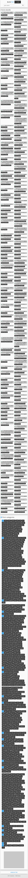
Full (6, 624)
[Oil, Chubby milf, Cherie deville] (7, 423)
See (23, 780)
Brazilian (22, 559)
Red (15, 46)
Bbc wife (15, 557)
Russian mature (18, 763)
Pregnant (10, 745)
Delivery (3, 323)
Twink (22, 817)
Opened (10, 739)
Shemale (15, 769)
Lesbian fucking (18, 140)
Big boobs (10, 546)
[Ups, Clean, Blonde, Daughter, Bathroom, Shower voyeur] (20, 105)
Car (3, 583)
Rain (17, 765)
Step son (3, 176)
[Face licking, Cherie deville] (20, 292)
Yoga (6, 845)
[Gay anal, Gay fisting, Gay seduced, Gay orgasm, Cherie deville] (7, 463)
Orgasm (15, 739)
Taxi (14, 817)
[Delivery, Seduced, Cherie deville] (7, 321)
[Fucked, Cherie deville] (20, 150)
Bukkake (16, 319)
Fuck (8, 620)
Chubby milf (6, 425)
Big (17, 540)
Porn (11, 754)
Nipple (7, 735)
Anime (13, 520)
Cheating (20, 578)
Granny (9, 633)
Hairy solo (15, 665)
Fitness (9, 626)
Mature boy (8, 104)
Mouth (3, 728)
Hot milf (20, 145)
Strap (16, 369)
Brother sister (16, 544)
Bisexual (4, 557)
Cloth (2, 210)
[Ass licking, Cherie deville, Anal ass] (20, 406)
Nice (3, 735)
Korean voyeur (16, 696)
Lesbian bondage (9, 707)
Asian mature (21, 525)
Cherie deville (10, 18)
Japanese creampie (6, 692)
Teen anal (13, 815)
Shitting (20, 319)
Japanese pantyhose (6, 694)
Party (6, 745)
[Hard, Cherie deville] (7, 437)
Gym (19, 635)
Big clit (9, 563)
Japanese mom (5, 674)
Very (22, 830)
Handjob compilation (18, 663)
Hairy (6, 652)
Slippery (16, 335)
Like (8, 704)
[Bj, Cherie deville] (20, 325)
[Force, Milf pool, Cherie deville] (20, 387)
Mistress (22, 726)
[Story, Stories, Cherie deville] (20, 200)
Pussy (15, 745)
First (13, 624)
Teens (7, 823)
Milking (9, 724)
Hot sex (16, 145)
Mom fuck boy (9, 341)
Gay (5, 633)
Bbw (16, 23)
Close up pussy (13, 578)
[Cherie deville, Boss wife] (20, 37)
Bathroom (16, 559)
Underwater (5, 828)
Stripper (3, 235)
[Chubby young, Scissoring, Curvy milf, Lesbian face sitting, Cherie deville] (7, 456)
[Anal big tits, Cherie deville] (7, 17)
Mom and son (16, 715)
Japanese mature (15, 676)
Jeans (7, 682)
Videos (14, 832)
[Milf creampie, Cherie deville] (20, 300)
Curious (10, 267)
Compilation (11, 570)
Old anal (3, 397)
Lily (24, 707)
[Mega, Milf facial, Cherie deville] (7, 305)
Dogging (12, 605)
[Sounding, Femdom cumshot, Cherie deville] (7, 470)
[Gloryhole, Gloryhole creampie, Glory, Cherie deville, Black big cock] (20, 343)
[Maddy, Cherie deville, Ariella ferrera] (20, 261)
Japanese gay (14, 689)
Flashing (21, 620)
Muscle (8, 722)
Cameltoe (4, 594)
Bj (15, 327)
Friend (3, 631)
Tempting (3, 111)
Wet (5, 834)
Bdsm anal (4, 559)
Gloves (23, 639)
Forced (16, 616)
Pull (19, 756)
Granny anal (5, 635)
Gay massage (5, 637)
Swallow (19, 785)
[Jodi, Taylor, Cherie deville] (7, 299)
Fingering (22, 618)
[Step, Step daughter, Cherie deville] (20, 162)
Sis (21, 776)
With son (7, 397)
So (12, 798)
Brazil (21, 546)
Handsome (21, 654)
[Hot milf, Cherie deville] (7, 315)
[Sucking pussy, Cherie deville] (7, 288)
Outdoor (12, 741)
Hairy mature (22, 665)
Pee (14, 748)
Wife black (13, 834)
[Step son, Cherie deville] (7, 174)
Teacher (10, 817)
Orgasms (16, 19)
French (3, 620)
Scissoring (10, 458)
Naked (11, 735)
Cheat (21, 598)
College (22, 594)
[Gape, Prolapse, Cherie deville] (20, 338)
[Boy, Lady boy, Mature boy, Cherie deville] (7, 143)
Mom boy (3, 341)
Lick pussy (17, 483)
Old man (21, 741)
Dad (3, 605)
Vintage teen (5, 832)
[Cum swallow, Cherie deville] (20, 193)
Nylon (6, 732)
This (3, 819)
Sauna (10, 785)
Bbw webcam (5, 550)
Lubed (7, 43)
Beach (13, 540)
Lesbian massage (4, 384)
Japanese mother (6, 676)
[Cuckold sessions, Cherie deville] (7, 69)
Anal (16, 415)
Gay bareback (17, 650)
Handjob (10, 652)
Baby (22, 544)
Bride (24, 561)
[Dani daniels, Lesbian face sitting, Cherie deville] (20, 133)
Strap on (20, 369)
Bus (20, 538)
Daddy (22, 605)
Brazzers (14, 542)
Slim (8, 795)
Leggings (18, 704)
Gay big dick (14, 639)
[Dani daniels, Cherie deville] (20, 496)
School (7, 776)
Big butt (8, 561)
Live (3, 707)
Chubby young (18, 384)
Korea (6, 696)
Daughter (16, 285)
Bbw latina (10, 553)
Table (16, 55)
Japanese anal (5, 685)
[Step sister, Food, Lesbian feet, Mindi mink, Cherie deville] (20, 13)
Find (18, 618)
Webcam (4, 836)
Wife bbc (21, 839)
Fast (16, 624)
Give (9, 639)
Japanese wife (13, 680)
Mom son (12, 713)
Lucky (8, 452)
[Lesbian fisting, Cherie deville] (7, 76)
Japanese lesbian (13, 682)
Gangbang (18, 633)
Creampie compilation (7, 591)
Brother (11, 550)
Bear (9, 548)
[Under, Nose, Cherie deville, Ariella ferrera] (20, 442)
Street (3, 791)
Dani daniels (17, 135)
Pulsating (15, 756)
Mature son (3, 148)
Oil (2, 425)
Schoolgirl (15, 800)
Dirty (21, 226)
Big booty (4, 546)
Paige (16, 127)
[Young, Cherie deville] (20, 129)
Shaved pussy (20, 767)
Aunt (23, 522)
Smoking (4, 780)
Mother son (9, 728)
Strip (22, 793)
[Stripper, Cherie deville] (7, 234)
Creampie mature (18, 420)
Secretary (22, 783)
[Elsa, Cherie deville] (7, 204)
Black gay (20, 553)
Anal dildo (16, 533)
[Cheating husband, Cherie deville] (7, 475)
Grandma (4, 639)
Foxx (16, 77)
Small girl (16, 798)
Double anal (21, 609)
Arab (17, 520)
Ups (15, 108)
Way (16, 476)
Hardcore (4, 663)
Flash (14, 618)
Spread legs (16, 776)
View (10, 830)
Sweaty (5, 179)
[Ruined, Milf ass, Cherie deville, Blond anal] (20, 88)
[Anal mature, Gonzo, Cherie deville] (20, 48)
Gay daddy (9, 650)
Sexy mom (21, 806)
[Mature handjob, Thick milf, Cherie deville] (20, 356)
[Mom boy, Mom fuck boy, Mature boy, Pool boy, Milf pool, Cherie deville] (7, 339)
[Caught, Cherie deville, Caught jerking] (7, 22)
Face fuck (16, 629)
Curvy (9, 594)
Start (3, 800)
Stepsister (22, 232)
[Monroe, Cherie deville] (7, 137)
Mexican (13, 722)
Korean (10, 696)
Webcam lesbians (4, 50)
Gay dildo (14, 646)
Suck (19, 793)
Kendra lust (4, 700)
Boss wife (23, 38)
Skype (20, 787)
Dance (15, 600)
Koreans (19, 698)
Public (3, 748)
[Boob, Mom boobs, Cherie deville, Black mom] (7, 133)
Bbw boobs (21, 563)
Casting (12, 574)
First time (4, 626)
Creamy (4, 598)
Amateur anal (12, 531)
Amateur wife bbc (6, 522)
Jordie (19, 112)
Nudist (20, 732)
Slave (16, 778)
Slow (17, 787)
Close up (18, 581)
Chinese (17, 570)
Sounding (3, 472)
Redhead (11, 763)
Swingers (4, 789)
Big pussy (10, 557)
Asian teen (10, 527)
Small (8, 778)
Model (17, 726)
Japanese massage (6, 678)
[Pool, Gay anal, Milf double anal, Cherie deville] (7, 220)
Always (5, 229)
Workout (8, 841)
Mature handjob (18, 358)
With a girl (10, 839)
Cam (13, 581)
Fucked (16, 152)
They (17, 819)
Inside (10, 667)
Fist (22, 622)
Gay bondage (20, 648)
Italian (23, 667)
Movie (9, 720)
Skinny (8, 771)
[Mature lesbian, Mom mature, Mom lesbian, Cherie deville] (7, 152)
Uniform (14, 826)
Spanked (8, 798)
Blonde (22, 108)
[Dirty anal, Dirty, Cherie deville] (20, 224)
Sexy (11, 793)
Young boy (15, 845)
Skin (13, 787)
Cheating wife (5, 596)
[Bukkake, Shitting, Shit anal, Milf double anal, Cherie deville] (20, 316)
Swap (3, 798)
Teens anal (22, 452)
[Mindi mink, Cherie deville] (20, 272)
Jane (16, 66)
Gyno (15, 635)
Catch (2, 294)
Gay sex (4, 650)
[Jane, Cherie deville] (20, 64)
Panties (19, 754)
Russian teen (5, 763)
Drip (12, 609)
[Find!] (22, 5)
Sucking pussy (4, 290)
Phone (3, 752)
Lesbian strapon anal (7, 709)
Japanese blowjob (17, 694)
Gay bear (4, 648)
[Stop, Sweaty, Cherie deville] (7, 178)
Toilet (9, 811)
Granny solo (19, 644)
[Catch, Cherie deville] (7, 292)
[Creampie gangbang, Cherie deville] (7, 372)
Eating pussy (10, 613)
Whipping (22, 836)
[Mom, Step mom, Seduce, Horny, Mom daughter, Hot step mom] (20, 361)
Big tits (18, 542)
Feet (20, 616)
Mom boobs (7, 135)
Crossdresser (15, 572)
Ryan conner (17, 464)
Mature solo (15, 724)
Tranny (8, 815)
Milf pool (20, 389)
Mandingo (8, 354)
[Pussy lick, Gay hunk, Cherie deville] (7, 182)
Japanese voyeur (6, 689)
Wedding (4, 839)
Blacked (4, 544)
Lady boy (6, 145)
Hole (13, 659)
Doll (9, 609)
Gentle (9, 646)
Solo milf (10, 804)
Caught (2, 24)
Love (21, 702)
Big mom (16, 81)
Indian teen (10, 669)
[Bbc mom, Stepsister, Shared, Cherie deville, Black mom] (20, 229)
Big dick (16, 550)
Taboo (3, 815)
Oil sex (12, 743)
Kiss (15, 698)
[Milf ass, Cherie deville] (20, 352)
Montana (3, 350)
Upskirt (6, 826)
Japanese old (21, 682)
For (10, 618)
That (17, 813)
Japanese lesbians (8, 672)
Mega (2, 307)
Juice (16, 674)
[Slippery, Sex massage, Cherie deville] (20, 333)
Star (7, 800)
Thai (13, 811)
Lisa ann (23, 704)
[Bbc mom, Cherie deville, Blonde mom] (20, 189)
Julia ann (3, 96)
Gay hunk (8, 184)
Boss (8, 555)
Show (12, 778)
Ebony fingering (4, 267)
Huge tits (11, 661)
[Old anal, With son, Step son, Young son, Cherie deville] (7, 395)
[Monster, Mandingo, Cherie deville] (7, 352)
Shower (4, 778)
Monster (3, 354)
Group (10, 644)
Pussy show (9, 752)
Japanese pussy (5, 687)
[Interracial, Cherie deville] (20, 33)
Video (10, 832)
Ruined (16, 90)
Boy (2, 145)
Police (15, 754)
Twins (11, 821)
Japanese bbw (20, 680)
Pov (10, 748)
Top (23, 811)
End (9, 611)
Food (21, 15)
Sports (19, 802)
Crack (6, 35)
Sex (7, 785)
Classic (3, 589)
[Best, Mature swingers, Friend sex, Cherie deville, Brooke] (7, 162)
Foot (3, 618)
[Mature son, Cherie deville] (7, 147)
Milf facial (7, 307)
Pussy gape (4, 750)
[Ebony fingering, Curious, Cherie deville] (7, 265)
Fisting (23, 616)
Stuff (6, 767)
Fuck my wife (20, 626)
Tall (3, 817)
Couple (15, 591)
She (2, 229)
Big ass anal (3, 117)
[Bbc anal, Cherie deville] (20, 402)
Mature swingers (7, 165)
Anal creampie (5, 535)
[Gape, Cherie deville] (7, 246)
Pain (18, 752)
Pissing (15, 750)
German (11, 635)
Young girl (21, 845)
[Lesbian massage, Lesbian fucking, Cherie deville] (7, 382)
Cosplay (18, 583)
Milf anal (18, 722)
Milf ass (20, 90)
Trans (22, 815)
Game (19, 639)
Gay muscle (5, 641)
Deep (19, 600)
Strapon (22, 774)
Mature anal (5, 715)
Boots (9, 542)
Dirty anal (17, 226)
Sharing (16, 512)
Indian (6, 667)
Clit (22, 581)
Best (2, 165)
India (14, 667)
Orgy (2, 195)
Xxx (5, 843)
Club (19, 591)
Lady (14, 709)
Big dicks (4, 563)
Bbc (20, 540)
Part (14, 752)
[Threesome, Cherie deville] (20, 61)
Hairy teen (10, 663)
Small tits (16, 804)
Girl (16, 637)
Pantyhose (20, 745)
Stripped (4, 802)
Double (7, 605)
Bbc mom (17, 191)
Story (16, 202)
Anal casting (10, 529)
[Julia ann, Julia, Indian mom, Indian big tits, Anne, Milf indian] (7, 93)
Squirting (14, 802)
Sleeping (10, 769)
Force (16, 389)
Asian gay (4, 529)
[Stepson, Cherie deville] (20, 174)
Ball (20, 566)
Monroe (3, 139)
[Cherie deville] (20, 25)
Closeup (4, 572)
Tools (3, 823)
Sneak (2, 239)
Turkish (18, 817)
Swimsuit (10, 789)
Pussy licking (18, 758)
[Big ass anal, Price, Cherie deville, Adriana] (7, 115)
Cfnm (17, 574)
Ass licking (17, 408)
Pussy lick (3, 184)
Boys (7, 566)
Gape (2, 247)
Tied (6, 813)
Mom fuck (8, 503)
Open (6, 739)
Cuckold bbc (16, 596)
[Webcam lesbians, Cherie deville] (7, 48)
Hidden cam (5, 654)
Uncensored (20, 826)
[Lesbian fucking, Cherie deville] (20, 138)
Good (14, 648)
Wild (12, 836)
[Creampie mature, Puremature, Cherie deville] (20, 418)
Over (2, 65)
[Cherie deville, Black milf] (7, 249)
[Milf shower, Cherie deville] (7, 492)
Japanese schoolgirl (19, 692)
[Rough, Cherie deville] (20, 371)
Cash (11, 596)
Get (14, 644)
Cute (8, 578)
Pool (2, 222)
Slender (12, 795)
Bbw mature (15, 563)
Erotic (13, 611)
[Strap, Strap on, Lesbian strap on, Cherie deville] (20, 367)
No (9, 732)
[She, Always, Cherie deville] (7, 228)
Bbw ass (19, 555)
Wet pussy (19, 834)
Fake (19, 622)
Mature (16, 168)
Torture (16, 821)
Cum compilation (11, 585)
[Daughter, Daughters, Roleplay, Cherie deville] (20, 283)
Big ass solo (13, 555)
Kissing (4, 698)
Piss (7, 748)
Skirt (13, 791)
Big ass (16, 538)
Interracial (17, 35)
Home (3, 657)
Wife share (17, 841)
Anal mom (10, 533)
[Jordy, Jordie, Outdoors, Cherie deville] (20, 110)
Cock (16, 313)
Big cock (4, 548)
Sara (20, 800)
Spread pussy (16, 783)
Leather (16, 472)
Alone (11, 535)
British (15, 553)
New (13, 732)
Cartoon (10, 583)
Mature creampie (6, 726)
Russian (10, 760)
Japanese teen (15, 678)
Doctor (2, 35)
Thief (7, 819)
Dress (3, 607)
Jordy (16, 112)
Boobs (6, 538)
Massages (4, 724)
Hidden (15, 652)
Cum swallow (17, 195)
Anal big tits (3, 18)
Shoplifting (9, 806)
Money (11, 717)
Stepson (16, 176)
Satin (15, 785)
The (14, 819)
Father (14, 626)
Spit (23, 789)
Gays (10, 641)
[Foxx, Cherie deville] (20, 75)
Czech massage (5, 574)
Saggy (14, 793)
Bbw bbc (10, 559)
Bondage (8, 540)
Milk (21, 713)
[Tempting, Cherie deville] (7, 110)
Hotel (9, 659)
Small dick (21, 804)
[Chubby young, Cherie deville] (20, 382)
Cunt (14, 583)
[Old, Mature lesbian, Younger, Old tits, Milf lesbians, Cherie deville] (7, 432)
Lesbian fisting (4, 78)
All (20, 520)
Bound (20, 557)
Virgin (14, 830)
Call (7, 589)
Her (19, 652)
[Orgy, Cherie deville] (7, 193)
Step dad (8, 791)
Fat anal (19, 23)
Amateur (13, 522)
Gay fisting (8, 465)
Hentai (10, 654)
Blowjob (4, 542)
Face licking (17, 294)
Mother (7, 713)
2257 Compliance (11, 875)
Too (10, 819)
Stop (2, 179)
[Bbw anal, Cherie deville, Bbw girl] (20, 205)
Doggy (20, 607)
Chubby (21, 572)
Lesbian (16, 266)
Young (16, 130)
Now (16, 732)
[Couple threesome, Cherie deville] (7, 406)
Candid (3, 578)
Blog (10, 2)
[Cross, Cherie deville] (20, 437)
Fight (11, 629)
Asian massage (17, 527)
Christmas (4, 587)
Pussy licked (5, 758)
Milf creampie (17, 302)
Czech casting (19, 587)
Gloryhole (17, 346)
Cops (18, 594)
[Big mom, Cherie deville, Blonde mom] (20, 79)
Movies (13, 726)
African (15, 535)
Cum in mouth (18, 576)
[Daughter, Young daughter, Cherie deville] (20, 321)
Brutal (16, 330)
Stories (19, 202)
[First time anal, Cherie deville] (7, 330)
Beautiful (4, 553)
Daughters (22, 285)
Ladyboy (4, 704)
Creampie (22, 570)
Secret (11, 808)
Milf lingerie (7, 65)
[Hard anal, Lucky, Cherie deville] (7, 450)
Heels (19, 661)
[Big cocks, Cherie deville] (7, 279)
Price (8, 117)
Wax (13, 841)
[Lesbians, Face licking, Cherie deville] (20, 426)
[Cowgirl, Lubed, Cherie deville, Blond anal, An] (7, 41)
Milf (3, 713)
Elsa (2, 205)
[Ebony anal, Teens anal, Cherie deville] (20, 450)
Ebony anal (17, 452)
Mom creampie (11, 711)
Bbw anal (16, 207)
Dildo (3, 602)
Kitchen (23, 696)
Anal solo (4, 525)
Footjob (16, 620)
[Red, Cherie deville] (20, 44)
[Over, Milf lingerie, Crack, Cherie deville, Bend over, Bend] (7, 62)
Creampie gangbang (5, 373)
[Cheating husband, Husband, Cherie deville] (20, 288)
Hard (2, 439)
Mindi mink (17, 273)
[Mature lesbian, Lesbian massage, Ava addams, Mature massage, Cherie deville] (20, 120)
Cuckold (9, 572)
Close (6, 570)
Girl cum (4, 646)
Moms (3, 722)
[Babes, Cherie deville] (20, 296)
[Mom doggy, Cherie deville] (7, 52)
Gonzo (22, 50)
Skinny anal (17, 791)
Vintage (18, 830)
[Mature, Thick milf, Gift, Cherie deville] (20, 166)
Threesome (17, 62)
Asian (9, 520)
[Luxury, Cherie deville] (20, 92)
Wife (9, 834)
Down (15, 609)
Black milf (10, 251)
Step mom (3, 263)
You (3, 847)
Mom (16, 364)
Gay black (19, 646)
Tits (3, 813)
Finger (19, 624)
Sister (14, 767)
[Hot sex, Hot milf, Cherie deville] (20, 143)
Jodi (2, 301)
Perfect (9, 756)
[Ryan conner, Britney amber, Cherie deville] (20, 462)
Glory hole (17, 221)
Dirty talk (4, 609)
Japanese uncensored (20, 685)
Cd (6, 583)
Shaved (23, 769)
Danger (16, 98)
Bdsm (24, 538)
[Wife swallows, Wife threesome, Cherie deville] (7, 13)
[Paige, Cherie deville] (20, 125)
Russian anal (16, 760)
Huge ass (22, 657)
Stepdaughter (17, 31)
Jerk (13, 692)
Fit (24, 626)
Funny (21, 629)
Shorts (3, 806)
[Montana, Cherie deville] (7, 348)
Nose (20, 444)
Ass (23, 520)
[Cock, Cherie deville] (20, 311)
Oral (3, 743)
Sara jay (4, 783)
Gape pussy (5, 644)
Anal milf (19, 522)
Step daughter (20, 164)
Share (10, 800)
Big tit (16, 566)
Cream (13, 594)
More (10, 715)
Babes (16, 297)
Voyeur (6, 830)
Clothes (9, 598)
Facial (3, 622)
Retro (9, 765)
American (4, 527)
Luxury (16, 93)
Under (16, 444)
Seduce (22, 795)
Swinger (7, 774)
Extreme (4, 613)
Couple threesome (5, 408)
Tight (10, 813)
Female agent (15, 631)
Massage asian (17, 717)
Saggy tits (17, 795)
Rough (16, 372)
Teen (6, 811)
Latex (18, 702)
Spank (9, 787)
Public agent (19, 748)
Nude (24, 732)
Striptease (4, 787)
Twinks (23, 821)
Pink (24, 748)
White (3, 841)
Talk (20, 821)
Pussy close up (5, 754)
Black (3, 540)
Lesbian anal (12, 702)
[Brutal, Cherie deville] (20, 329)
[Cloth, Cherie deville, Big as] (7, 209)
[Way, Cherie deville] (20, 474)
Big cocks (3, 280)
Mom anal (4, 720)
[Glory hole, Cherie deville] (20, 219)
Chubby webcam (10, 576)
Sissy (3, 776)
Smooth (4, 771)
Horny (15, 661)
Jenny (19, 415)
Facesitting (8, 622)
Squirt (18, 774)
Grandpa (10, 648)
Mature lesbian (18, 123)
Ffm (9, 624)
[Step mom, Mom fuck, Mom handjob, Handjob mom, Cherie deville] (7, 501)
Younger (21, 19)
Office (7, 741)
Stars (16, 459)
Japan (12, 674)
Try (20, 813)
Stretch (4, 795)
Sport (3, 785)
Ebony (6, 611)
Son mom (4, 804)
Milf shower (3, 494)
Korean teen (9, 698)
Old (2, 434)
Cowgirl (2, 43)
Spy (3, 774)
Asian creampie (18, 529)
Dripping (10, 600)
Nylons (16, 735)
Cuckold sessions (4, 71)
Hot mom (16, 654)
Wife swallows (4, 15)
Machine (20, 720)
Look (16, 707)
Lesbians (16, 428)
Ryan (22, 760)
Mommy (14, 720)
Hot (14, 657)
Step (16, 164)
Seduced (7, 323)
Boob (2, 135)
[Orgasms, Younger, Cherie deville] (20, 17)
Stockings (19, 789)
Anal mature (17, 50)
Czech (21, 574)
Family (11, 616)
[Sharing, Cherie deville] (20, 510)
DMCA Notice (17, 875)
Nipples (13, 737)
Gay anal (6, 222)
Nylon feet (21, 735)
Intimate (4, 669)
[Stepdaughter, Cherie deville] (20, 29)
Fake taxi (15, 622)
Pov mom (11, 758)
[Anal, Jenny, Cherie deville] (20, 414)
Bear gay (18, 548)
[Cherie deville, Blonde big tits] (20, 242)
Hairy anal (4, 659)
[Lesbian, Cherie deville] (20, 265)
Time (14, 813)
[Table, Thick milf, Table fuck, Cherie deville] (20, 53)
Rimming (4, 765)
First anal (9, 631)
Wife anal (17, 836)
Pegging (11, 750)
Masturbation (5, 717)
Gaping (14, 641)
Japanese (16, 672)
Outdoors (23, 112)
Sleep (19, 769)
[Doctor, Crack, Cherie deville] (7, 33)
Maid (17, 713)
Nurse (3, 737)
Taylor (5, 301)
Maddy (16, 263)
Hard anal (3, 452)
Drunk (6, 600)
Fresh (7, 618)
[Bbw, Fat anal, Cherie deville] (20, 21)
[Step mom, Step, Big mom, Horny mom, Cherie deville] (7, 261)
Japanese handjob (15, 687)
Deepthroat (9, 607)
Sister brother (5, 793)
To (6, 817)
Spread (9, 767)
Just (3, 682)
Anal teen (4, 533)
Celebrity (9, 581)
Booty (3, 561)
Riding (6, 760)
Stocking (9, 780)
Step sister (17, 15)
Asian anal (19, 531)
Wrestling (16, 839)
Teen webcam (5, 821)
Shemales (15, 806)
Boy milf (3, 104)
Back (3, 566)
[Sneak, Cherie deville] (7, 237)
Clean (19, 108)
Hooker (4, 665)
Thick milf (20, 55)
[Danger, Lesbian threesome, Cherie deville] (20, 96)
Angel (15, 525)
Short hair (22, 798)
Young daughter (23, 323)
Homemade (9, 657)
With (9, 836)
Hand (18, 657)
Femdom (7, 616)
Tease (18, 815)
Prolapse (20, 340)
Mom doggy (3, 54)
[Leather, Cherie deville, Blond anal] (20, 470)
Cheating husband (18, 290)
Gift (24, 168)
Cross (16, 439)
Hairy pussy (21, 659)
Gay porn (12, 637)
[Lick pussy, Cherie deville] (20, 482)
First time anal (4, 332)
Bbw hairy (14, 561)
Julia (7, 96)
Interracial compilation (19, 669)
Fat (3, 624)
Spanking (4, 769)
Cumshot (4, 585)
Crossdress (22, 596)
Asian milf (10, 525)
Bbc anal (16, 403)
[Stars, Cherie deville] (20, 458)
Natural (8, 737)
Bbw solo (16, 546)
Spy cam (9, 783)
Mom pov (16, 728)
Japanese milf (5, 680)
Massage (19, 711)
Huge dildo (4, 661)
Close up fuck (11, 587)
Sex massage (21, 335)
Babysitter (4, 568)
